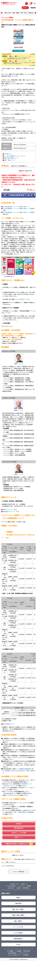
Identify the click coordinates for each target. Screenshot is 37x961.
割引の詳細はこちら (8, 724)
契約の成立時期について (11, 158)
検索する (26, 3)
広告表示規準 (26, 951)
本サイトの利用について (14, 955)
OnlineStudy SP (12, 795)
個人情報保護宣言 (12, 953)
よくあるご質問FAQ (11, 886)
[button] (35, 13)
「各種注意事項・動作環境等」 (26, 812)
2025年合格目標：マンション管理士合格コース (16, 207)
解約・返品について (10, 160)
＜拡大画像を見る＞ (8, 276)
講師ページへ (18, 364)
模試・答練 (23, 12)
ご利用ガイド (8, 154)
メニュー (34, 3)
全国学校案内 (25, 888)
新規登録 (33, 8)
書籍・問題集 (16, 12)
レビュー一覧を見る (18, 871)
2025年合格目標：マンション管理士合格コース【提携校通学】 (18, 209)
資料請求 (18, 824)
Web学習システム (14, 884)
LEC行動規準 (18, 951)
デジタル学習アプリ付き (22, 299)
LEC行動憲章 (10, 951)
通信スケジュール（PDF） (10, 509)
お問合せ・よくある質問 (18, 833)
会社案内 (18, 888)
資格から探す (7, 12)
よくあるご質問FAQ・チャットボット (14, 156)
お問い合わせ (11, 888)
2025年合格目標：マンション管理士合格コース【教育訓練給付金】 (18, 213)
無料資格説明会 (19, 828)
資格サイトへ (19, 837)
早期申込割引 (31, 12)
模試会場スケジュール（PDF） (11, 511)
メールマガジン (21, 886)
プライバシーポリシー (23, 953)
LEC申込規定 (25, 955)
